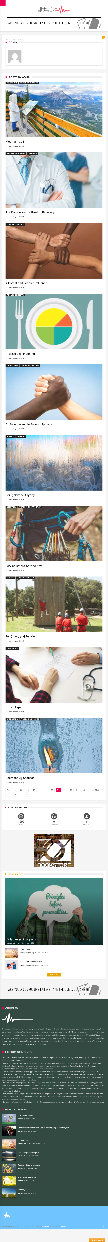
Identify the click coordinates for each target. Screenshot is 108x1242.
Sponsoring (12, 366)
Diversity (32, 154)
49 (46, 790)
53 (71, 790)
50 (52, 790)
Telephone (12, 83)
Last (26, 794)
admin (10, 146)
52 (64, 790)
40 (34, 790)
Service (10, 578)
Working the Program (30, 507)
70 (8, 794)
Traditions (12, 648)
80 (14, 794)
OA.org (63, 1226)
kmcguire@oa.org (13, 943)
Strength (45, 1226)
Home (8, 39)
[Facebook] (104, 1226)
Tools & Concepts (29, 83)
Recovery (11, 507)
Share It (10, 436)
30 (27, 790)
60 (84, 790)
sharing (21, 436)
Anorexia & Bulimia (16, 154)
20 (21, 790)
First (9, 790)
